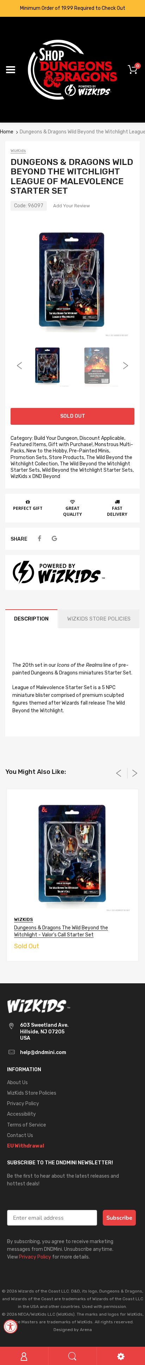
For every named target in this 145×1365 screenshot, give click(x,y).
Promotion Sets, (29, 457)
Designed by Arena (72, 1329)
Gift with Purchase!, (71, 445)
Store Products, (67, 457)
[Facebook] (39, 539)
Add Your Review (71, 205)
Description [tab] (31, 619)
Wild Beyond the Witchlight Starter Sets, (88, 470)
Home (6, 132)
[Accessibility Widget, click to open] (11, 1326)
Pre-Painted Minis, (89, 451)
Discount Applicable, (102, 438)
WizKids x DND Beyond (35, 476)
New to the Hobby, (47, 451)
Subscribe (119, 1218)
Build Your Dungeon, (56, 438)
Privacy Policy (35, 1257)
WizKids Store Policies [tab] (99, 619)
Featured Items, (29, 445)
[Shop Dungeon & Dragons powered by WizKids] (72, 69)
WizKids (18, 150)
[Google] (54, 539)
